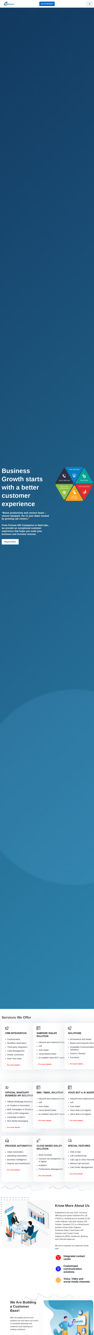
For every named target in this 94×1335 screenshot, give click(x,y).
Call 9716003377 (47, 4)
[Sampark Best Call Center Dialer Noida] (9, 4)
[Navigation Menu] (89, 4)
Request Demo (10, 542)
